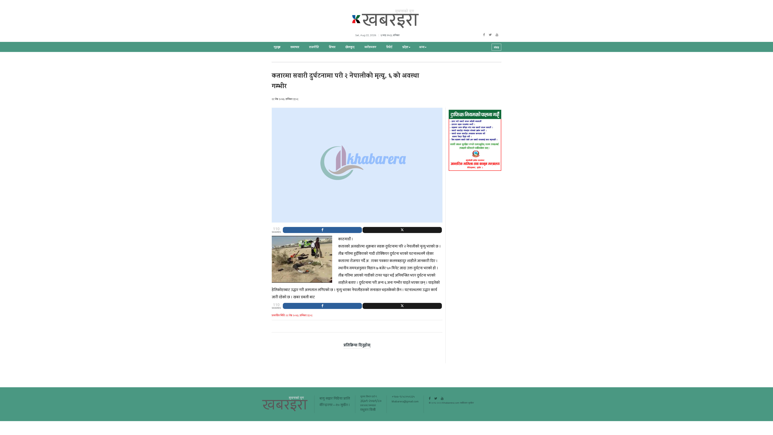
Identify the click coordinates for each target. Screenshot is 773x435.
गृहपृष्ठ (277, 47)
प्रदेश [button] (405, 47)
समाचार (294, 47)
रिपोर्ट (389, 47)
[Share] (322, 230)
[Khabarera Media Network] (390, 18)
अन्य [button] (421, 47)
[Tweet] (402, 230)
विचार (332, 47)
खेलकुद (349, 47)
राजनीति (314, 47)
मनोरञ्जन (370, 47)
